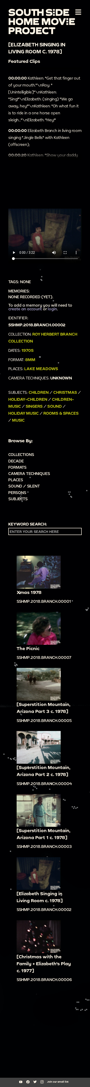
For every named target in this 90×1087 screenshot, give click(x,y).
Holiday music (23, 413)
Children (39, 392)
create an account (25, 309)
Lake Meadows (41, 368)
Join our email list (58, 1081)
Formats (17, 467)
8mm (30, 359)
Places (15, 480)
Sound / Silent (24, 486)
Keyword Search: (27, 524)
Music (18, 420)
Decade (16, 461)
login (52, 309)
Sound (54, 406)
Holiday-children (27, 399)
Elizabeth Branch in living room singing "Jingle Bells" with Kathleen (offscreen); (45, 137)
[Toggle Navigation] (77, 11)
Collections (21, 454)
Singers (34, 406)
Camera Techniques (29, 473)
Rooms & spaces (61, 413)
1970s (27, 350)
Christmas (65, 392)
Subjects (18, 499)
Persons (17, 492)
